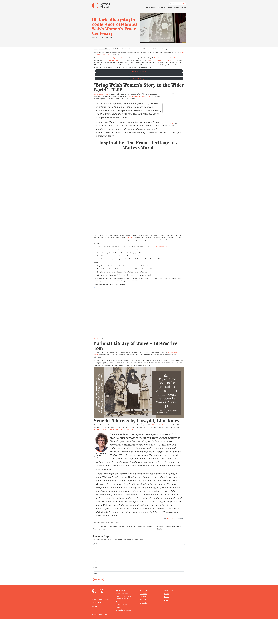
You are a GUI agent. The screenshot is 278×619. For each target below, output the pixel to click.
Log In (166, 600)
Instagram (143, 596)
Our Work (152, 8)
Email (95, 568)
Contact (176, 8)
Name (95, 561)
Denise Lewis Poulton (101, 94)
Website (95, 573)
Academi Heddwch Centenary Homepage (139, 79)
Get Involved (162, 8)
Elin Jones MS (171, 518)
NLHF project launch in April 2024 (139, 96)
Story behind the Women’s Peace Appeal (139, 75)
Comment (96, 543)
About (145, 8)
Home (96, 49)
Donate (183, 8)
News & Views (104, 49)
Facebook (143, 594)
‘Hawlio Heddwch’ (113, 60)
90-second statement (159, 425)
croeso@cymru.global (123, 610)
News (170, 8)
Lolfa (130, 237)
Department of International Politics (166, 58)
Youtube (143, 599)
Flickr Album (97, 339)
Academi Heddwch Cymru (110, 522)
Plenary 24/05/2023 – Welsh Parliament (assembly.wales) (114, 429)
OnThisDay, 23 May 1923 (139, 71)
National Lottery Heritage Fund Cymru (160, 60)
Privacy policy (97, 603)
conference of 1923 (160, 247)
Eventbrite (143, 603)
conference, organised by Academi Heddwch (113, 58)
